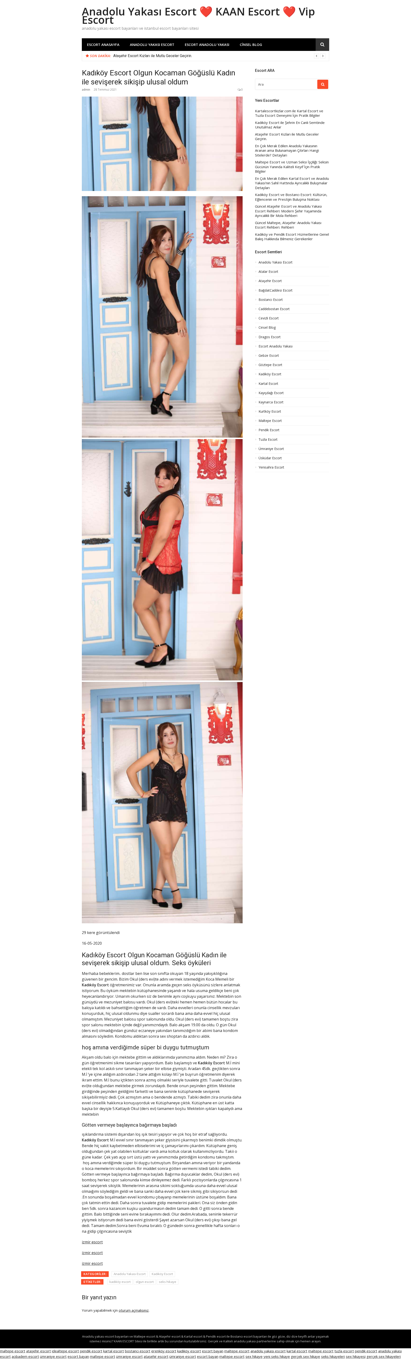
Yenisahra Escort (271, 467)
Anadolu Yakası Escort (152, 44)
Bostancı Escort (271, 300)
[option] (219, 56)
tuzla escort (344, 1351)
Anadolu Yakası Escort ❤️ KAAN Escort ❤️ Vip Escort (198, 15)
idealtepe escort (65, 1351)
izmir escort (92, 1242)
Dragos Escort (270, 337)
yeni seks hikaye (277, 1356)
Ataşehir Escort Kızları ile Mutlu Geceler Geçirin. (287, 136)
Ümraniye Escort (271, 449)
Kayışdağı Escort (271, 393)
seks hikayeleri (333, 1356)
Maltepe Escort (270, 421)
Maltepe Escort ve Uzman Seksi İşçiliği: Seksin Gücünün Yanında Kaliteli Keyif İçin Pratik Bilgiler (292, 167)
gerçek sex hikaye (305, 1356)
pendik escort (91, 1351)
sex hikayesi (356, 1356)
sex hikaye (254, 1356)
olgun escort (145, 1282)
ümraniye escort (53, 1356)
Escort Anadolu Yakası (207, 44)
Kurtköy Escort (270, 411)
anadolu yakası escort (268, 1351)
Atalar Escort (268, 271)
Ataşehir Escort (270, 281)
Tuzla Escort (268, 439)
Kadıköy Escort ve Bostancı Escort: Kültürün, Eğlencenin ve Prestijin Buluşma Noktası (291, 197)
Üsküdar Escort (270, 458)
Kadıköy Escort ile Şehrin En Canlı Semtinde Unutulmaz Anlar (290, 125)
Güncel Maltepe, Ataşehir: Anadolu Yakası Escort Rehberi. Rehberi (288, 225)
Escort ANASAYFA (103, 44)
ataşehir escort (38, 1351)
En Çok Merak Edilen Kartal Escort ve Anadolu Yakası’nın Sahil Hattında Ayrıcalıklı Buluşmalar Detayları (292, 183)
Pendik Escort (269, 430)
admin (86, 90)
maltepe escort (12, 1351)
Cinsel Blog (251, 44)
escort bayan (212, 1351)
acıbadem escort (25, 1356)
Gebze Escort (269, 355)
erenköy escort (163, 1351)
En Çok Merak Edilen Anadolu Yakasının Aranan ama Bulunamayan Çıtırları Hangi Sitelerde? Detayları (195, 56)
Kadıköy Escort (162, 1274)
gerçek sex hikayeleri (384, 1356)
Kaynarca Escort (271, 402)
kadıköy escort (120, 1282)
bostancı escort (137, 1351)
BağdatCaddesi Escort (276, 290)
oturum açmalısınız (134, 1310)
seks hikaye (167, 1282)
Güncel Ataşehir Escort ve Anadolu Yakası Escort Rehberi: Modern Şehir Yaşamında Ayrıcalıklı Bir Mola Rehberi (288, 211)
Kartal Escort (268, 383)
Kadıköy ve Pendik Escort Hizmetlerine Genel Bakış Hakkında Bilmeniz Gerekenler (292, 236)
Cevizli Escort (269, 318)
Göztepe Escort (270, 365)
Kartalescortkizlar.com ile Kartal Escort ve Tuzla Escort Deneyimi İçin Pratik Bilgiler (289, 113)
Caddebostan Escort (274, 309)
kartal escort (113, 1351)
